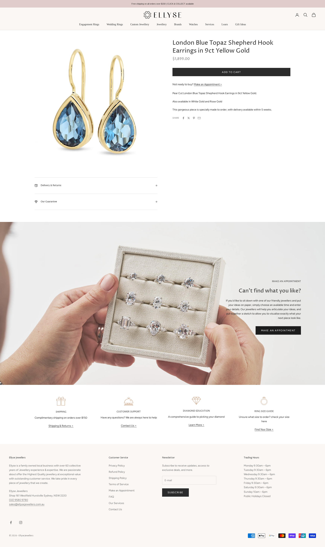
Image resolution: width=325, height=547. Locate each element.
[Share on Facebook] (183, 118)
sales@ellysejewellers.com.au (26, 504)
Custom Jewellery (139, 24)
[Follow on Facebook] (11, 522)
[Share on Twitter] (188, 118)
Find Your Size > (264, 429)
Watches (193, 24)
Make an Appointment (278, 330)
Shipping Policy (118, 478)
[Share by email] (199, 118)
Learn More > (196, 425)
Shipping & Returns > (61, 425)
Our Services (116, 503)
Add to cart (231, 72)
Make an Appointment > (208, 84)
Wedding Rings (115, 24)
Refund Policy (117, 471)
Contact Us (115, 509)
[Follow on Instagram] (21, 522)
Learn (225, 24)
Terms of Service (119, 484)
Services (209, 24)
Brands (177, 24)
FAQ (111, 496)
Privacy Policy (117, 465)
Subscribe (175, 492)
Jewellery (162, 24)
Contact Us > (129, 425)
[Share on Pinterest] (193, 118)
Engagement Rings (89, 24)
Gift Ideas (240, 24)
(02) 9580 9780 (18, 500)
